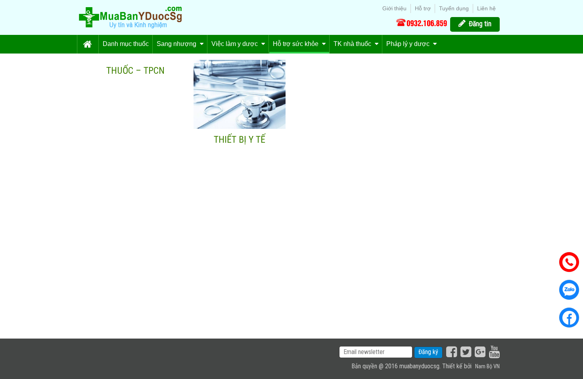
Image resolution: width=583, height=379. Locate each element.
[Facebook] (450, 352)
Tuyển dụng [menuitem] (454, 8)
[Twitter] (464, 352)
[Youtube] (493, 352)
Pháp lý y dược (408, 43)
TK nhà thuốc (353, 43)
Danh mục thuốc (126, 43)
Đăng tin (480, 24)
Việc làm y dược (235, 43)
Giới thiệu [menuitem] (394, 8)
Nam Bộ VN (487, 366)
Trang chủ (88, 44)
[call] (422, 22)
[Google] (479, 352)
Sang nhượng (177, 43)
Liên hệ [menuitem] (486, 8)
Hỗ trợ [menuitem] (423, 8)
